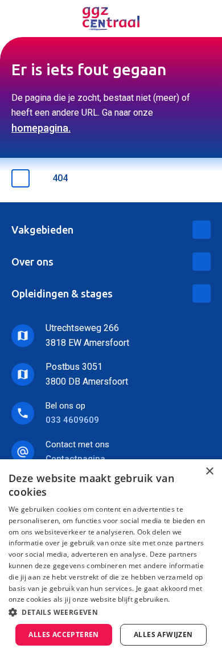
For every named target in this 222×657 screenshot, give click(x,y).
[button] (111, 612)
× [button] (209, 471)
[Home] (111, 18)
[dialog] (111, 558)
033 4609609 (72, 420)
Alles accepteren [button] (63, 634)
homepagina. (41, 128)
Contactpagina (75, 459)
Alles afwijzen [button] (163, 634)
